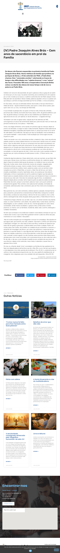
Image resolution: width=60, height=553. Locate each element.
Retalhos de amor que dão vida (42, 323)
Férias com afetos (13, 379)
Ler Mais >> (8, 348)
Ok (30, 550)
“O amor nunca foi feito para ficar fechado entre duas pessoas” (16, 324)
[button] (23, 13)
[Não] (56, 549)
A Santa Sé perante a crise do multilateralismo (43, 380)
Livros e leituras (39, 434)
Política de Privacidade (50, 544)
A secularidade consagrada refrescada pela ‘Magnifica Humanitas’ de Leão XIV (15, 436)
